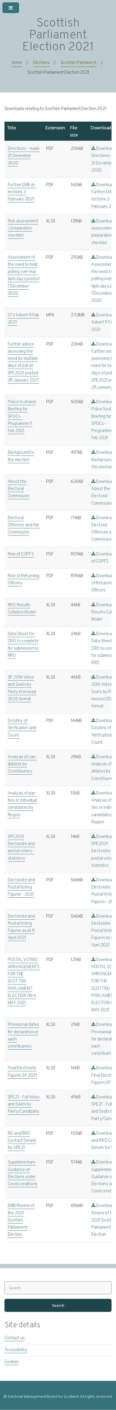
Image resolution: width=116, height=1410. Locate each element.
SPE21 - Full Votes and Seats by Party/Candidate (24, 1104)
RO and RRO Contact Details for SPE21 (22, 1141)
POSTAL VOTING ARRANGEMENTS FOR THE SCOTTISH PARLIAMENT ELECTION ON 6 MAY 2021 (24, 981)
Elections (41, 63)
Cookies (11, 1362)
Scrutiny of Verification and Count (22, 728)
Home (17, 63)
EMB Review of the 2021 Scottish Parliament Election (21, 1220)
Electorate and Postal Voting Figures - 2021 (21, 887)
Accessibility (15, 1350)
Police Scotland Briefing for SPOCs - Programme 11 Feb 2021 (22, 416)
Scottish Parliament (79, 63)
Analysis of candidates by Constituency (22, 764)
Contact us (14, 1338)
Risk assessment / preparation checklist (23, 228)
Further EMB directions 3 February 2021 (22, 192)
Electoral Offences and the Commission (23, 525)
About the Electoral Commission (18, 489)
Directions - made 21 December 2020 (24, 156)
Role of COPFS (21, 554)
